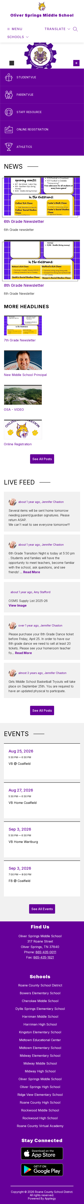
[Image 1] (5, 63)
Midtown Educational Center (40, 1040)
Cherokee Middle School (40, 1001)
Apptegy (50, 1198)
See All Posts (42, 459)
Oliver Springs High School (40, 1087)
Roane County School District (40, 985)
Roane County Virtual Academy (40, 1126)
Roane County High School (40, 1102)
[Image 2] (11, 63)
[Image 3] (18, 63)
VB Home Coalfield (24, 803)
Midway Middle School (40, 1063)
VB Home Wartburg (24, 842)
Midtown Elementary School (40, 1048)
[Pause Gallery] (76, 63)
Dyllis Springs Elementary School (40, 1009)
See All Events (42, 909)
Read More (31, 572)
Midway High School (40, 1071)
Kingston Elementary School (40, 1032)
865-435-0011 (46, 952)
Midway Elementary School (40, 1056)
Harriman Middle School (40, 1016)
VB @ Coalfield (21, 764)
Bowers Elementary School (40, 993)
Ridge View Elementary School (40, 1095)
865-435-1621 (43, 957)
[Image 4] (24, 63)
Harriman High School (40, 1024)
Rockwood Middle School (40, 1110)
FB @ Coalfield (20, 881)
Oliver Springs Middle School (40, 1079)
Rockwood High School (40, 1118)
